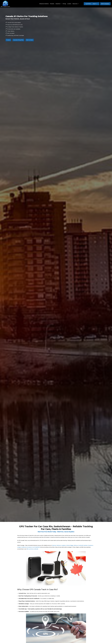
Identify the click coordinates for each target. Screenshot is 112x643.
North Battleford (36, 547)
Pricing (64, 3)
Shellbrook (24, 547)
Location (69, 3)
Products (52, 3)
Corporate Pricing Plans (18, 39)
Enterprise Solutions (44, 3)
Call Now (89, 3)
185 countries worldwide (32, 549)
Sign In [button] (94, 3)
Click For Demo (29, 39)
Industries (58, 3)
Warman (54, 545)
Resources (75, 3)
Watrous (76, 545)
